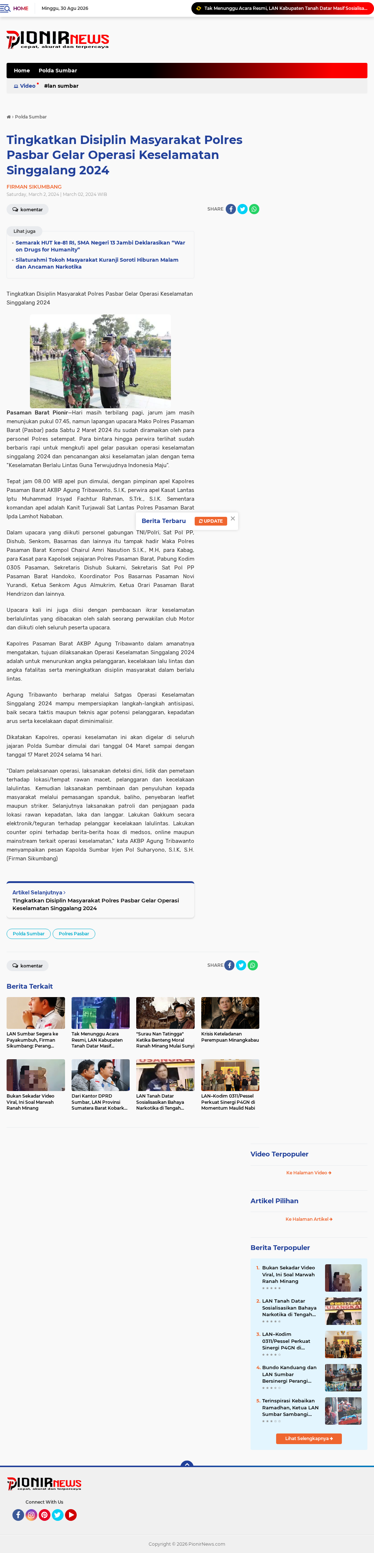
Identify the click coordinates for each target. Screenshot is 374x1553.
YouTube (76, 1524)
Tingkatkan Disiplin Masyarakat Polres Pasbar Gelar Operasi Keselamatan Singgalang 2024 (95, 904)
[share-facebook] (231, 209)
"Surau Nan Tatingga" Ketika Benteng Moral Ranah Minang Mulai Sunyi (282, 8)
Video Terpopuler (280, 1154)
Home (20, 8)
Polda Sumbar (58, 70)
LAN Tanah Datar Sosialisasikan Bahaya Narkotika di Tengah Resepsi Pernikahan (289, 1308)
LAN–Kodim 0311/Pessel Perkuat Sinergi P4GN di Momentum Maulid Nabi (286, 1341)
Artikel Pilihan (274, 1201)
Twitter (61, 1524)
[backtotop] (187, 1467)
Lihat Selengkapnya (307, 1438)
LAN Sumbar (63, 86)
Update (213, 521)
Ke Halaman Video (307, 1172)
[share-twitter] (242, 209)
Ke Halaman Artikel (307, 1219)
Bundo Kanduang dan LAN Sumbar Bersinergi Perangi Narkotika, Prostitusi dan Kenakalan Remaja (289, 1374)
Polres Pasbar (74, 933)
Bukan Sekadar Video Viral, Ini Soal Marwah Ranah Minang (288, 1274)
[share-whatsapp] (254, 209)
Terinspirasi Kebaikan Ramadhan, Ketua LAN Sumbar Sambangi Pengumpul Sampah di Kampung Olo (290, 1407)
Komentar (31, 966)
